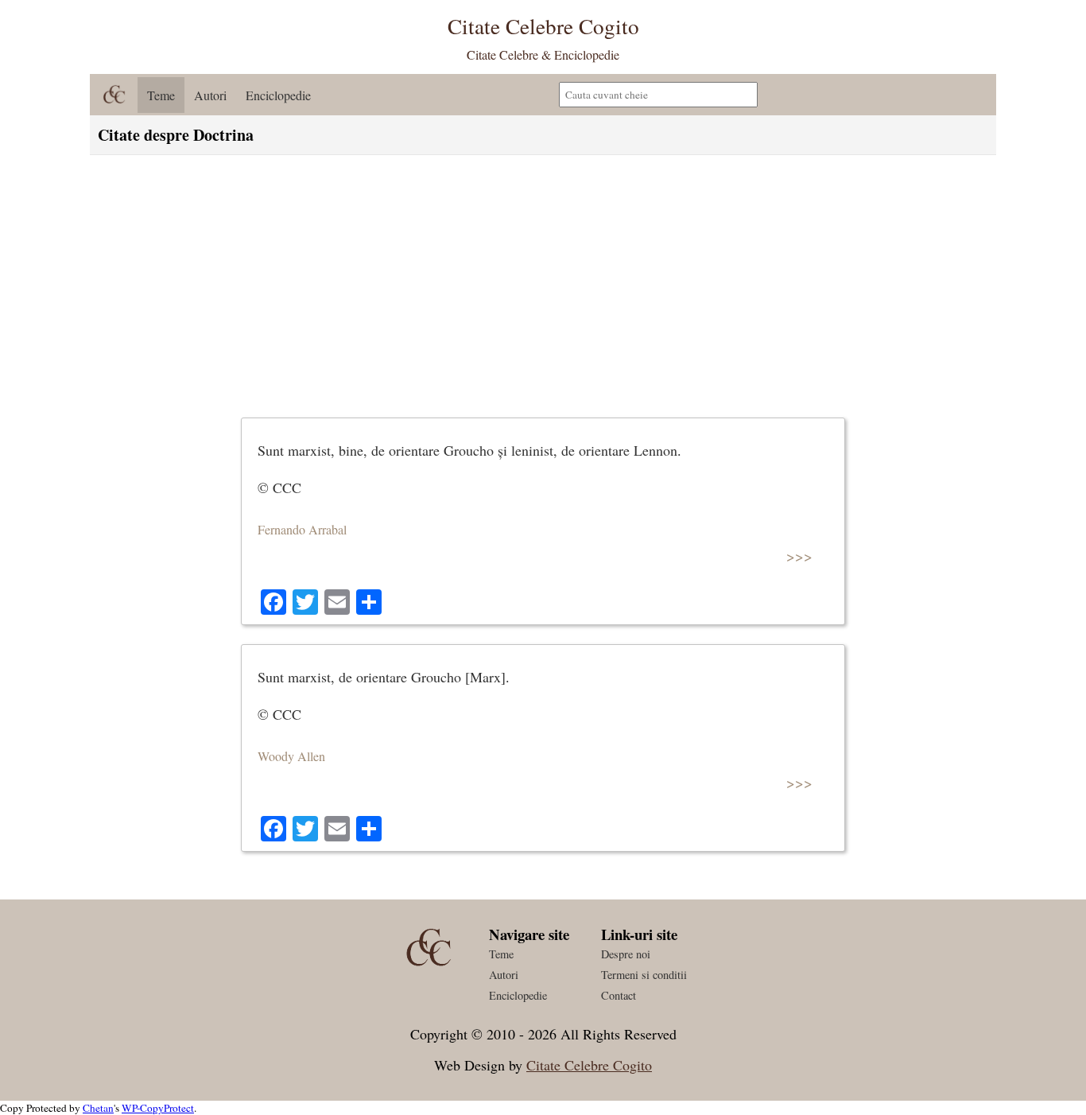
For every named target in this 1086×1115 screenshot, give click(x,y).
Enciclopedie (278, 95)
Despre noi (625, 954)
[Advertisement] (543, 282)
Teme (161, 95)
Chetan (98, 1108)
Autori (210, 95)
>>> (799, 555)
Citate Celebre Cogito (589, 1064)
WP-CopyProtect (158, 1108)
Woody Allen (291, 756)
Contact (618, 995)
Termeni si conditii (644, 974)
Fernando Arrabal (302, 529)
